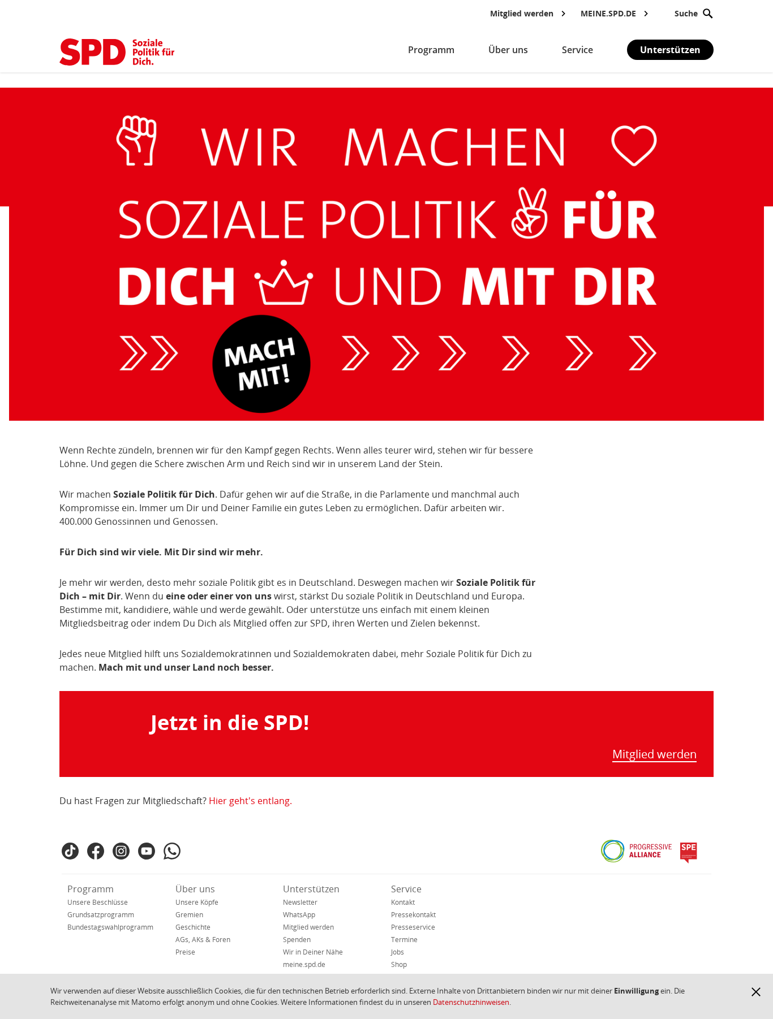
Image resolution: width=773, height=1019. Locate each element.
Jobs (397, 952)
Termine (404, 939)
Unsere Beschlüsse (97, 902)
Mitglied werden (654, 755)
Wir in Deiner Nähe (313, 952)
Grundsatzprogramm (100, 914)
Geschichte (193, 927)
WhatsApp (299, 914)
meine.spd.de (304, 964)
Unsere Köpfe (196, 902)
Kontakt (403, 902)
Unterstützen (670, 50)
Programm (90, 889)
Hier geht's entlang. (250, 801)
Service (406, 889)
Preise (185, 952)
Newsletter (300, 902)
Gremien (189, 914)
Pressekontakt (413, 914)
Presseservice (413, 927)
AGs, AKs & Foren (202, 939)
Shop (399, 964)
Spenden (297, 939)
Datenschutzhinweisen (471, 1002)
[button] (756, 992)
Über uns (195, 889)
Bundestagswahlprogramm (110, 927)
